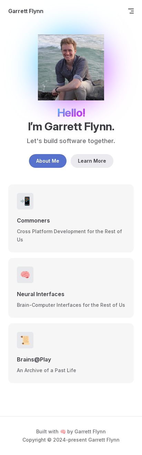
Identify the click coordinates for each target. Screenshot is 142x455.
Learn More (92, 161)
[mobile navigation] (131, 11)
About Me (47, 161)
